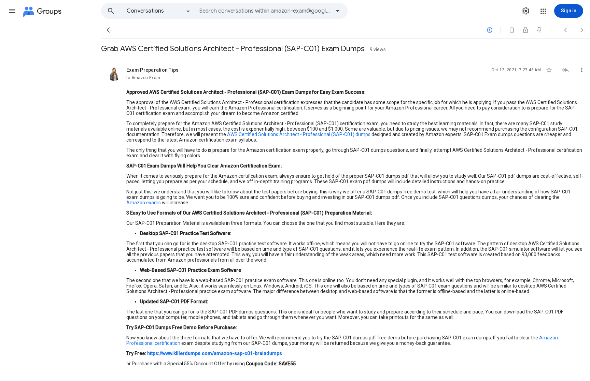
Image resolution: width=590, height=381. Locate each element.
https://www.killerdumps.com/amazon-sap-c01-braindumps (214, 353)
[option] (158, 11)
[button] (12, 11)
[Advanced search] (337, 11)
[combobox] (265, 11)
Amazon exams (143, 202)
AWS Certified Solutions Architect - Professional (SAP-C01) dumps (298, 134)
